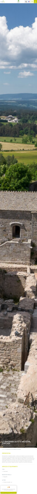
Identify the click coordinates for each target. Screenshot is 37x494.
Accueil (3, 449)
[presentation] (1, 225)
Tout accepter (14, 492)
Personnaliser (8, 492)
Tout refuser (3, 492)
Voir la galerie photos (7, 445)
